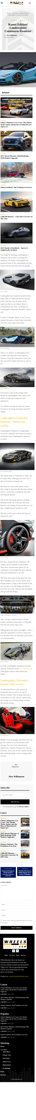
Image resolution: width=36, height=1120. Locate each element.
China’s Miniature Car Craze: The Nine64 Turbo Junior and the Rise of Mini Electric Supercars (16, 125)
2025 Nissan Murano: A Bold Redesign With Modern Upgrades (14, 157)
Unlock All (15, 802)
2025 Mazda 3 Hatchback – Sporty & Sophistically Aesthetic (14, 249)
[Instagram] (17, 950)
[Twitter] (16, 43)
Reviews (22, 20)
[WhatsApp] (25, 43)
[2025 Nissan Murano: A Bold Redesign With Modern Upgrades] (16, 141)
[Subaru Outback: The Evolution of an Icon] (16, 172)
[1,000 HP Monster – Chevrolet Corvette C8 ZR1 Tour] (16, 201)
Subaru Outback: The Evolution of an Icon (16, 187)
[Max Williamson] (16, 768)
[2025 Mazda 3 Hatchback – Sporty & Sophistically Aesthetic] (16, 233)
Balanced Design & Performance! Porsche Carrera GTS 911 (8, 873)
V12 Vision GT (24, 669)
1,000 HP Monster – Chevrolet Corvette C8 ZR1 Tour (9, 855)
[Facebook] (11, 43)
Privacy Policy (23, 806)
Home (9, 13)
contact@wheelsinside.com (18, 976)
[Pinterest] (20, 43)
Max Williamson (12, 35)
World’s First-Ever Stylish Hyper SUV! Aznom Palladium (24, 872)
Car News (15, 13)
